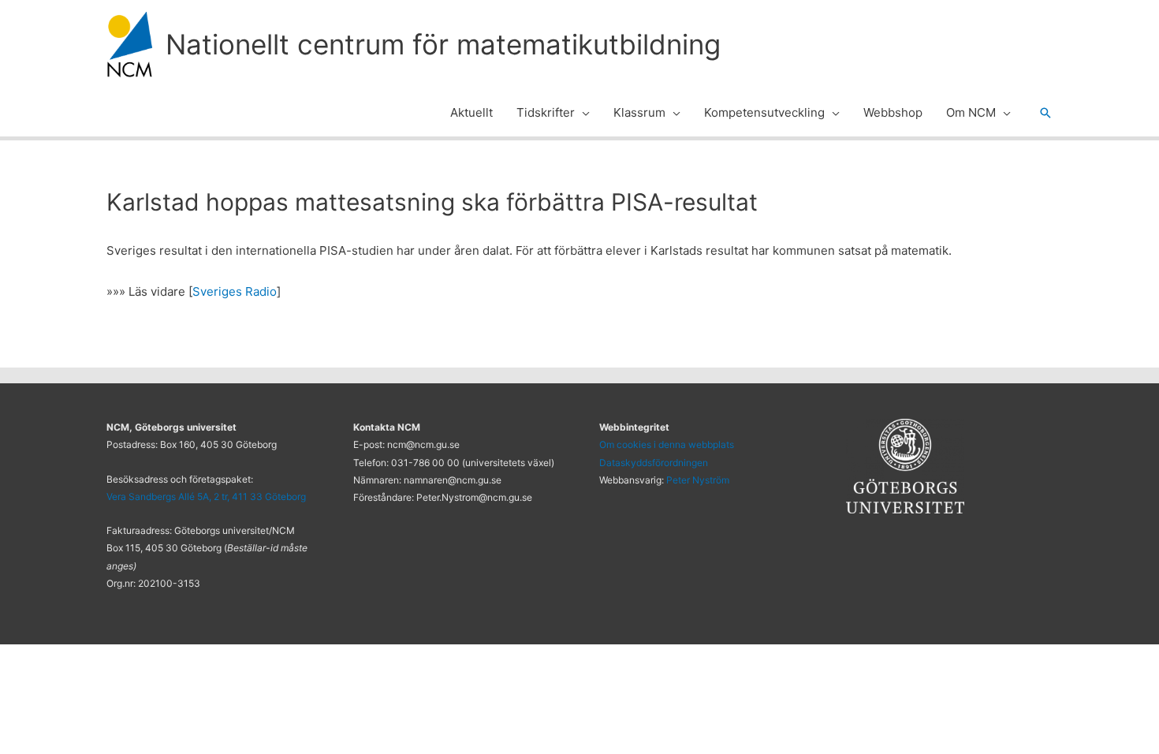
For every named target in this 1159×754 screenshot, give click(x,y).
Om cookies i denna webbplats (666, 444)
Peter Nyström (697, 480)
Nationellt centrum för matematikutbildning (443, 44)
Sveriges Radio (234, 291)
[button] (582, 112)
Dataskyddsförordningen (653, 462)
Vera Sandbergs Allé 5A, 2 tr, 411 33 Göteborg (206, 496)
